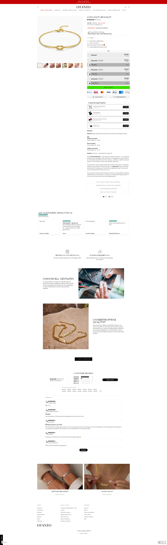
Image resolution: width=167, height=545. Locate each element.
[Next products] (128, 103)
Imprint (86, 510)
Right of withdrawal (65, 518)
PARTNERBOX (96, 112)
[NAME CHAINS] (107, 476)
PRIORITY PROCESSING (99, 106)
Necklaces (39, 508)
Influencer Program (88, 516)
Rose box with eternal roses (100, 119)
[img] (84, 215)
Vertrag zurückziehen (65, 521)
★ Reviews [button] (1, 540)
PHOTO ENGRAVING (114, 10)
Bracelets (39, 512)
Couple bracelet (41, 514)
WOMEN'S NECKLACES (69, 10)
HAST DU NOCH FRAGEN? (108, 192)
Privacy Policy (87, 514)
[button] (91, 19)
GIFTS (124, 10)
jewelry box (96, 125)
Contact (63, 510)
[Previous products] (125, 103)
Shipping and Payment (66, 514)
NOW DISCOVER (60, 494)
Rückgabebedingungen (108, 188)
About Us (86, 508)
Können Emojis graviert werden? (108, 185)
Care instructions (64, 516)
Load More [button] (83, 450)
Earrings (39, 516)
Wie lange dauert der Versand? (108, 182)
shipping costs (99, 24)
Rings (38, 518)
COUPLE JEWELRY (85, 10)
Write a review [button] (110, 379)
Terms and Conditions (89, 512)
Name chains (40, 510)
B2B (85, 518)
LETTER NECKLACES (99, 10)
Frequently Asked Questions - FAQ (68, 508)
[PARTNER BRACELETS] (60, 476)
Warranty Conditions (65, 512)
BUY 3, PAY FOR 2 (46, 10)
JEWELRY (57, 10)
